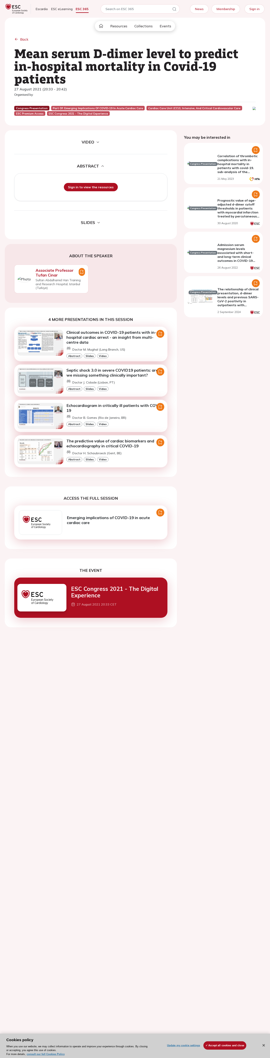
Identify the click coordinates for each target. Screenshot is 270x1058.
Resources (118, 26)
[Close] (263, 1045)
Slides (90, 356)
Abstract (74, 356)
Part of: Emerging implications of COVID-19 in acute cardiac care (98, 108)
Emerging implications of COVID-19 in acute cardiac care (108, 520)
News (199, 9)
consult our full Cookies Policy (46, 1053)
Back (24, 39)
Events (165, 26)
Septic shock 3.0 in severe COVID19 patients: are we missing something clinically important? (112, 373)
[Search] (174, 10)
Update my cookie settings (183, 1045)
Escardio (42, 9)
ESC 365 (82, 9)
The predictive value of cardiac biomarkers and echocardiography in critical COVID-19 (110, 443)
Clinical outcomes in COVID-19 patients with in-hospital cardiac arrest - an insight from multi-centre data (111, 337)
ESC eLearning (62, 9)
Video (103, 356)
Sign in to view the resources (91, 187)
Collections (143, 26)
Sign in (254, 9)
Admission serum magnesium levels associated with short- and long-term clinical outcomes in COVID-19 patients (235, 255)
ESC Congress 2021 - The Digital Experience (114, 592)
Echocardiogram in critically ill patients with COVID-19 (115, 408)
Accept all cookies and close (226, 1045)
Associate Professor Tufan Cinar (55, 272)
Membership (225, 9)
